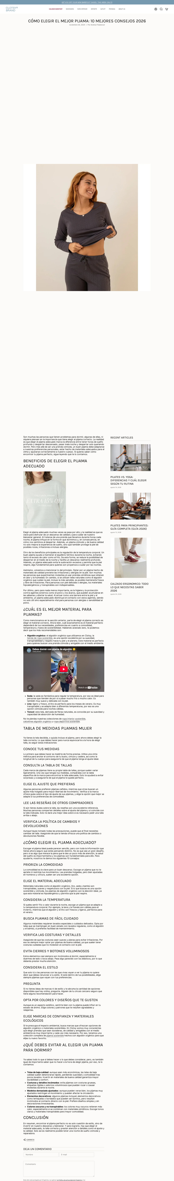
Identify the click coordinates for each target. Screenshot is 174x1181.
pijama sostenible (55, 1035)
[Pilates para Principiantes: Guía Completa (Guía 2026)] (130, 506)
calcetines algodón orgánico (37, 721)
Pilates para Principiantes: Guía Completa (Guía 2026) (129, 527)
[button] (55, 9)
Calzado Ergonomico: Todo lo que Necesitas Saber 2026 (129, 587)
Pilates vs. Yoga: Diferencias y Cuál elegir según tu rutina (128, 480)
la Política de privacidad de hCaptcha (69, 1180)
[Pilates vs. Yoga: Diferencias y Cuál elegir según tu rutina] (130, 457)
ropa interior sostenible (73, 718)
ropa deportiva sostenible (67, 721)
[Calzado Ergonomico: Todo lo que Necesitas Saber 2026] (130, 558)
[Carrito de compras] (166, 9)
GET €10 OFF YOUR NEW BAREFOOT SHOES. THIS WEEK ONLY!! (87, 2)
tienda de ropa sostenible (39, 638)
